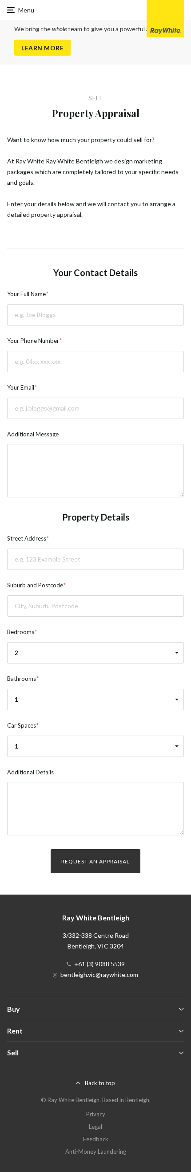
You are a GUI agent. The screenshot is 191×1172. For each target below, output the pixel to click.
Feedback (95, 1139)
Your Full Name (26, 293)
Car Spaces (21, 725)
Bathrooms (21, 678)
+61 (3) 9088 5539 (99, 964)
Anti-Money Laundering (95, 1151)
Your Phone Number (33, 340)
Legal (95, 1126)
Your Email (20, 387)
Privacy (95, 1114)
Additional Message (33, 434)
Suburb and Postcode (35, 585)
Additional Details (30, 772)
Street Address (26, 538)
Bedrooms (20, 631)
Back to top (100, 1083)
